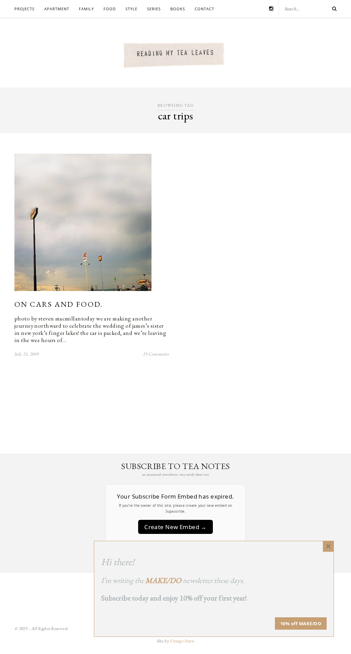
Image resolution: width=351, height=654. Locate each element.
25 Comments (156, 354)
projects (24, 8)
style (131, 8)
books (177, 8)
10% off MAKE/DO (301, 623)
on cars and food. (58, 304)
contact (204, 8)
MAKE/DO (163, 580)
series (154, 8)
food (110, 8)
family (86, 8)
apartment (56, 8)
